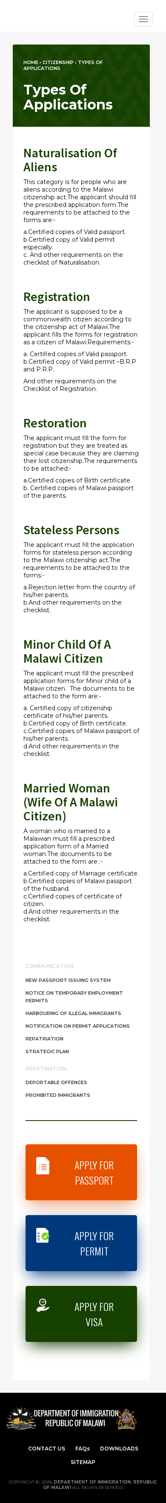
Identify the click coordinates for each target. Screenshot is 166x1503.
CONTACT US (46, 1448)
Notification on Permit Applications (78, 1026)
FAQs (82, 1448)
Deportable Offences (56, 1082)
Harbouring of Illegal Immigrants (73, 1013)
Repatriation (44, 1039)
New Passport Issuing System (68, 980)
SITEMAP (83, 1462)
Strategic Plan (47, 1051)
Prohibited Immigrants (58, 1095)
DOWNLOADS (119, 1448)
